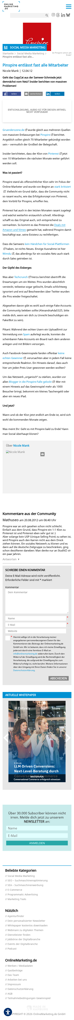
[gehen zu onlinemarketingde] (53, 15)
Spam (26, 334)
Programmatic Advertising (23, 894)
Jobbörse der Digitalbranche (24, 939)
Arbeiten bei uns (17, 979)
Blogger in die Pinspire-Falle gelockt (30, 381)
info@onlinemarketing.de (25, 653)
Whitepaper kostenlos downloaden (28, 925)
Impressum (14, 984)
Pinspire (45, 134)
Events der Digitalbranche (23, 944)
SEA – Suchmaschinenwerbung (25, 885)
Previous (7, 738)
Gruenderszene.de (13, 130)
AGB (10, 993)
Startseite (8, 53)
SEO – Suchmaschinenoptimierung (28, 880)
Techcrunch (21, 277)
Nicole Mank (21, 445)
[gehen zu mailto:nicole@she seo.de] (42, 454)
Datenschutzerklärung (24, 670)
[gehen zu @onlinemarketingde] (58, 16)
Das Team (13, 975)
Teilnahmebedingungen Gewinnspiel (29, 998)
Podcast (12, 948)
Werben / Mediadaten (20, 965)
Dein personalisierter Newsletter (26, 920)
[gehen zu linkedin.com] (63, 16)
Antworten (10, 559)
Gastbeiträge (15, 970)
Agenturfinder (16, 916)
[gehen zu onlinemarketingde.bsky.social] (68, 16)
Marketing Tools (17, 899)
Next (66, 738)
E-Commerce (15, 889)
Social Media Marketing (30, 53)
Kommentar (12, 587)
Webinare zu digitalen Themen (25, 930)
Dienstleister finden (19, 934)
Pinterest (53, 153)
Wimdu (7, 253)
